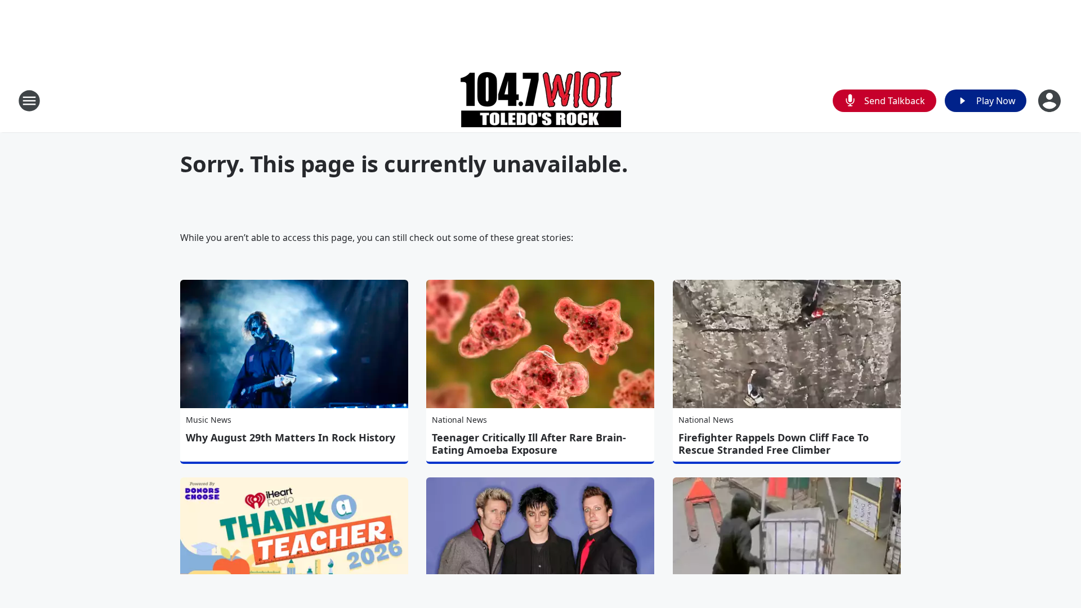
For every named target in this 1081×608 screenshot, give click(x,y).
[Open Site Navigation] (29, 101)
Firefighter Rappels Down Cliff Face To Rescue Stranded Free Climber (773, 443)
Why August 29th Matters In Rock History (290, 437)
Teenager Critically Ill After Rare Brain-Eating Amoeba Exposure (529, 443)
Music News (208, 419)
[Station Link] (541, 100)
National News (459, 419)
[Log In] (1050, 101)
